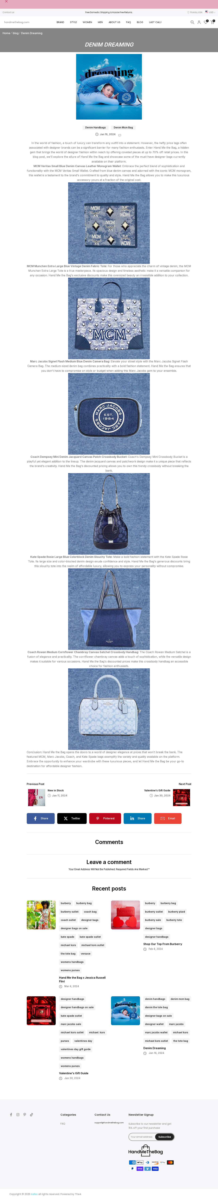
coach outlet (68, 920)
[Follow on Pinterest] (24, 1114)
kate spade (67, 936)
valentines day (83, 1040)
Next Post (185, 784)
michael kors (68, 945)
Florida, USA (196, 12)
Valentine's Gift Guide (157, 790)
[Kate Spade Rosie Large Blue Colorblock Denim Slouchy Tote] (109, 609)
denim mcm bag (123, 127)
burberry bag (84, 903)
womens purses (70, 970)
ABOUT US (114, 22)
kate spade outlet (90, 936)
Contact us (8, 12)
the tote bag (68, 953)
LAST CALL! (155, 22)
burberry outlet (70, 911)
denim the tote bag (156, 1007)
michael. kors (97, 1032)
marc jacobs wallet (156, 1032)
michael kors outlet (92, 945)
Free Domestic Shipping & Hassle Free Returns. (109, 12)
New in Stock (56, 790)
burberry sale (153, 920)
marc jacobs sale (71, 1024)
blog (16, 33)
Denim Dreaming (31, 33)
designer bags (89, 920)
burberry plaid (176, 911)
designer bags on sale (74, 928)
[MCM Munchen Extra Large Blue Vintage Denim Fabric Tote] (109, 318)
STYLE (73, 22)
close (4, 1)
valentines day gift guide (76, 1049)
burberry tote (174, 920)
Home (6, 33)
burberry (66, 903)
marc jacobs (176, 1024)
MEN (100, 22)
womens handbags (72, 961)
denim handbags (95, 127)
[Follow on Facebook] (11, 1114)
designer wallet (154, 1024)
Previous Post (35, 784)
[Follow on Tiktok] (31, 1114)
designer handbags (156, 936)
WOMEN (87, 22)
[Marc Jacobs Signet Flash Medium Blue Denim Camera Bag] (109, 413)
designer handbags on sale (77, 1007)
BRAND (60, 22)
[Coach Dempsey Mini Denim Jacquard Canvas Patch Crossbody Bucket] (109, 513)
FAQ (128, 22)
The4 (78, 1194)
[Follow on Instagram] (18, 1114)
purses (65, 1040)
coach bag (90, 911)
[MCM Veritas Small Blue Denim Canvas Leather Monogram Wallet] (109, 222)
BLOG (140, 22)
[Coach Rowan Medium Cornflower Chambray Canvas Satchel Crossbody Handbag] (109, 709)
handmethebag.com (16, 22)
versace (85, 953)
